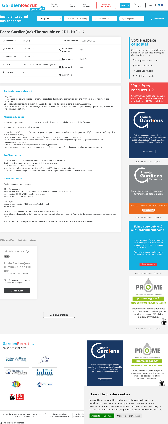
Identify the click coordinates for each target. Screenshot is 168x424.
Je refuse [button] (108, 416)
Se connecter (138, 5)
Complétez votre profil (146, 60)
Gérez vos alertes (144, 65)
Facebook (162, 5)
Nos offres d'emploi (55, 5)
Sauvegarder (79, 31)
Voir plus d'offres (59, 314)
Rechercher (159, 19)
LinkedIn (159, 5)
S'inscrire (125, 5)
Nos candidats (73, 5)
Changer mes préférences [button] (128, 416)
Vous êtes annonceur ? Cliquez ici (148, 162)
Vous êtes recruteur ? (106, 5)
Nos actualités (86, 5)
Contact (150, 5)
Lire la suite (17, 290)
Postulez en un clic (144, 76)
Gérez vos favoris (144, 70)
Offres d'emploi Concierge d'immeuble (82, 415)
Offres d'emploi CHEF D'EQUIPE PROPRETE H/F (60, 415)
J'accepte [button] (95, 416)
